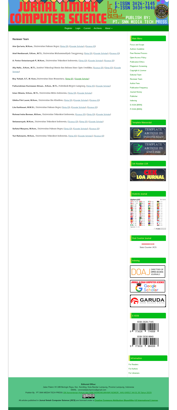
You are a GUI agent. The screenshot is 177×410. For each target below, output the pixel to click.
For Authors (133, 369)
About (108, 28)
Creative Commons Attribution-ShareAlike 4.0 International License (126, 400)
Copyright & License (138, 70)
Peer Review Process (138, 53)
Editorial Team (135, 75)
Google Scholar (77, 46)
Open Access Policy (138, 58)
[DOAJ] (148, 277)
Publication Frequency (139, 88)
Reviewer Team (136, 79)
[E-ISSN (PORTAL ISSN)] (144, 332)
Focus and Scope (137, 45)
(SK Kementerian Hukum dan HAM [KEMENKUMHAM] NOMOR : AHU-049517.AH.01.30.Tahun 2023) (107, 392)
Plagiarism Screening (138, 66)
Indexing (133, 101)
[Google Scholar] (148, 292)
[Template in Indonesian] (148, 139)
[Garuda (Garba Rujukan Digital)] (148, 306)
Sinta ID (64, 46)
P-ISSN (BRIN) (136, 109)
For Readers (133, 364)
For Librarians (134, 373)
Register (68, 28)
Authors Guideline (137, 49)
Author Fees (135, 83)
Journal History (136, 92)
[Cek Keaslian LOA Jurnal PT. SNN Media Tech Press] (148, 180)
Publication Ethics (137, 62)
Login (78, 28)
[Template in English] (148, 154)
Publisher (133, 96)
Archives (98, 28)
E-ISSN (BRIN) (136, 105)
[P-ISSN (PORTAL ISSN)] (144, 347)
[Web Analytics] (148, 244)
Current (87, 28)
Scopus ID (90, 46)
